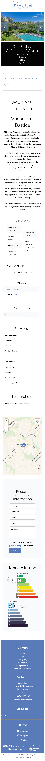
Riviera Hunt (22, 683)
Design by (36, 749)
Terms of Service (22, 757)
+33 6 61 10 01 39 (22, 696)
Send (15, 550)
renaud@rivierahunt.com (22, 699)
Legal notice (25, 746)
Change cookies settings (17, 749)
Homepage (7, 74)
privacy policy (15, 545)
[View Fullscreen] (6, 429)
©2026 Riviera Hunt (11, 746)
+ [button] (6, 420)
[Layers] (37, 421)
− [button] (6, 423)
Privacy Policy (38, 755)
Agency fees (37, 746)
